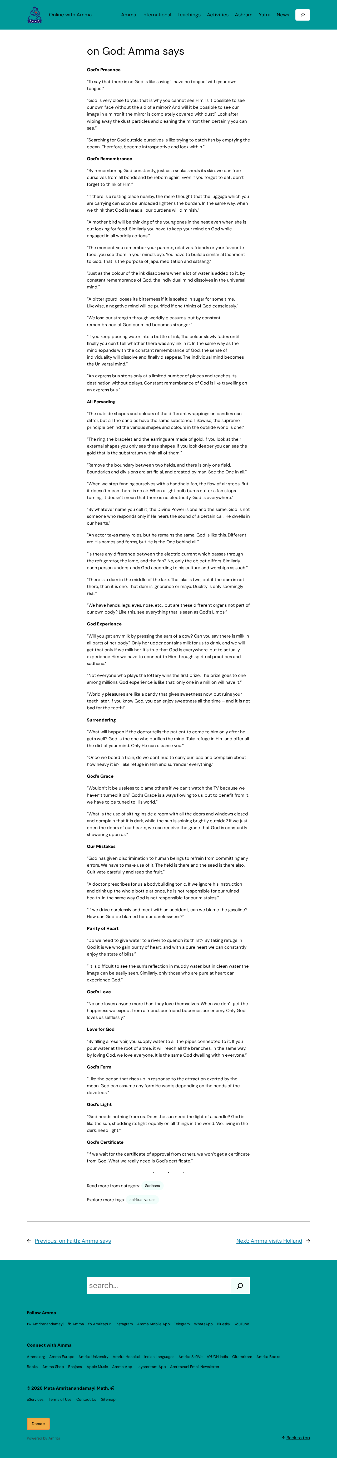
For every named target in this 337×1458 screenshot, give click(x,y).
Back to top (298, 1438)
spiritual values (142, 1199)
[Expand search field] (302, 15)
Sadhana (152, 1185)
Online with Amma (70, 14)
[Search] (240, 1285)
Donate (38, 1423)
